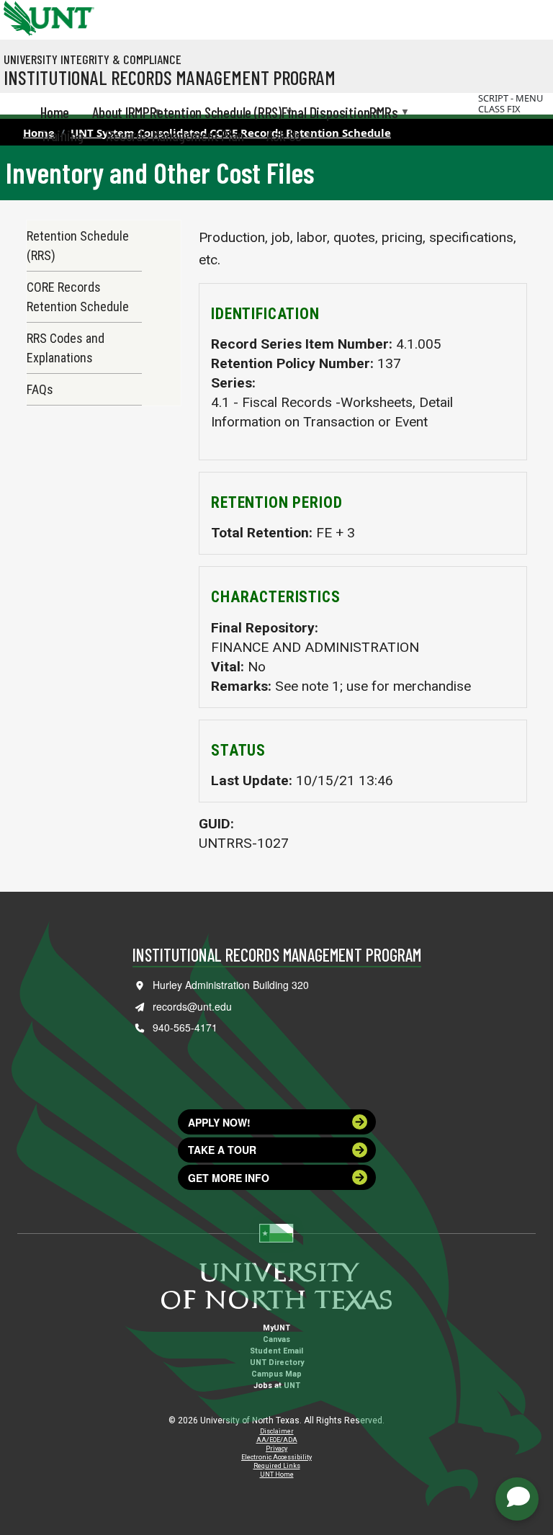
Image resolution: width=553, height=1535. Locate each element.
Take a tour (222, 1149)
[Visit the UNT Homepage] (72, 13)
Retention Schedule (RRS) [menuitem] (216, 113)
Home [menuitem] (54, 112)
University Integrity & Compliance (92, 59)
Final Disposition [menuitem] (325, 113)
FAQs (40, 389)
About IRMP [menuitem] (121, 113)
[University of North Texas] (18, 16)
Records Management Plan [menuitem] (174, 135)
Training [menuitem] (61, 135)
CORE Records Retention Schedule (78, 296)
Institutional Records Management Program (170, 77)
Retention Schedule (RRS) (78, 245)
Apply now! (219, 1122)
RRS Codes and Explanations (65, 348)
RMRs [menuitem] (383, 113)
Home (39, 132)
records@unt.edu (192, 1006)
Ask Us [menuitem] (284, 136)
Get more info (228, 1178)
